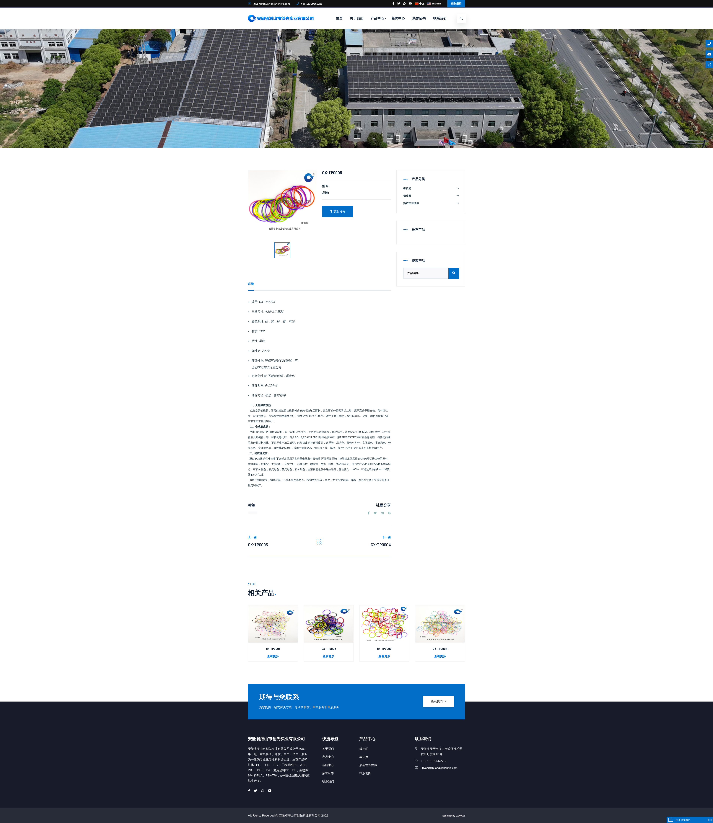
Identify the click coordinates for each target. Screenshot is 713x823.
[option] (282, 204)
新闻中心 (398, 18)
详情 (251, 284)
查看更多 (273, 656)
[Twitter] (398, 3)
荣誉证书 (419, 18)
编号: (255, 302)
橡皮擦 (407, 195)
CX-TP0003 (384, 649)
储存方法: (258, 395)
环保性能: (258, 361)
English (436, 3)
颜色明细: (258, 322)
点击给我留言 (683, 820)
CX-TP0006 (258, 545)
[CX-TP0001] (273, 624)
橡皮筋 (407, 188)
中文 (421, 3)
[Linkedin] (382, 513)
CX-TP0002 (329, 649)
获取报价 (456, 3)
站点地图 (365, 773)
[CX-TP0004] (440, 624)
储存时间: (258, 385)
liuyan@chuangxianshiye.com (271, 4)
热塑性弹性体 (411, 203)
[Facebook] (393, 3)
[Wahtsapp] (262, 791)
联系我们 (440, 18)
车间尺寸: (258, 312)
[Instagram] (404, 3)
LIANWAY (460, 815)
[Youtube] (410, 3)
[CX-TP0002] (328, 624)
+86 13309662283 (311, 4)
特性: (255, 341)
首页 (339, 18)
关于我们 (356, 18)
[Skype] (389, 513)
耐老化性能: (259, 376)
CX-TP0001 (273, 649)
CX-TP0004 (381, 545)
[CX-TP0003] (384, 624)
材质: (255, 331)
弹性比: (256, 351)
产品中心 (377, 18)
